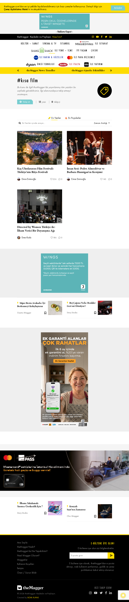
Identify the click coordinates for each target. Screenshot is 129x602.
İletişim (20, 568)
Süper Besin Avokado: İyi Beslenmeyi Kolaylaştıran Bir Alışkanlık (31, 305)
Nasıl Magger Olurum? (28, 555)
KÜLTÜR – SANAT (30, 43)
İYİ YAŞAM (82, 50)
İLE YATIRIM (96, 64)
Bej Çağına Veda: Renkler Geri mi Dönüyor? (81, 304)
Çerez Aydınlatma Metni (16, 9)
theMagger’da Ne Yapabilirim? (32, 551)
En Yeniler (56, 118)
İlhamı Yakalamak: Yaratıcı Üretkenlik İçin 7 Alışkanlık (30, 505)
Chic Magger (73, 516)
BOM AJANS (33, 597)
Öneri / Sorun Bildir (27, 572)
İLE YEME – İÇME (64, 50)
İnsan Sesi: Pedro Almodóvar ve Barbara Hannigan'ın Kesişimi (85, 170)
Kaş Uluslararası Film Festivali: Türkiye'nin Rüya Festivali (35, 170)
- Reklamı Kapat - (64, 31)
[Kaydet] (45, 312)
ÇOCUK (94, 50)
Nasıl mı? (57, 36)
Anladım (118, 7)
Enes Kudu (26, 237)
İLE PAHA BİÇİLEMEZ (84, 57)
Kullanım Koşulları (25, 564)
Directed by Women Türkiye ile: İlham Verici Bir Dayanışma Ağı (36, 229)
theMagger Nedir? (26, 547)
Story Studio (72, 312)
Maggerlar (22, 560)
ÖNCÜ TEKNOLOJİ (46, 64)
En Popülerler (74, 118)
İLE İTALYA (74, 64)
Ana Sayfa (22, 542)
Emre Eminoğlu (28, 179)
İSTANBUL (65, 43)
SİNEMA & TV (49, 43)
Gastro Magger (24, 312)
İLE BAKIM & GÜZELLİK (51, 57)
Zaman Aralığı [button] (101, 123)
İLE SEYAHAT (101, 43)
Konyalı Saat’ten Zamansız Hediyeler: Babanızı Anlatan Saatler (81, 508)
